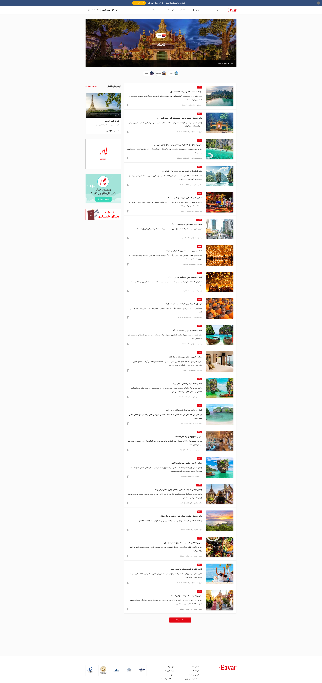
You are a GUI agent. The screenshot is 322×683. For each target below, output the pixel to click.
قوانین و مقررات (193, 674)
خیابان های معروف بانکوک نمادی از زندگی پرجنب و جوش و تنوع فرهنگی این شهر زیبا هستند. (169, 228)
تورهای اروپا (92, 86)
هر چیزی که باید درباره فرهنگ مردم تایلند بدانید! (184, 304)
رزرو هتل (196, 10)
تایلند (199, 87)
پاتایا (199, 432)
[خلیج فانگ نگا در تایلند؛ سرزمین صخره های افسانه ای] (219, 176)
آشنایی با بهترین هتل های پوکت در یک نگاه (185, 357)
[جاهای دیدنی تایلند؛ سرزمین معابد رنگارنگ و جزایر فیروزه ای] (219, 123)
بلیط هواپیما (207, 10)
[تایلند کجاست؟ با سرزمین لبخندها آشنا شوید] (219, 96)
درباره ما (196, 670)
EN (117, 10)
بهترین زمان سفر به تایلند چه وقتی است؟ (186, 595)
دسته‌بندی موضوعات (223, 63)
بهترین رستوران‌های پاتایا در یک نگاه (188, 436)
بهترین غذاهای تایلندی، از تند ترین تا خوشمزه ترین (183, 542)
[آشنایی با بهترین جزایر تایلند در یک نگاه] (219, 335)
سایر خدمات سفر (169, 10)
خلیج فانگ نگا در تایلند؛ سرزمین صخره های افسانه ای (182, 171)
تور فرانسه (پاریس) (111, 121)
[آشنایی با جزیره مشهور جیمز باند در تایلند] (219, 467)
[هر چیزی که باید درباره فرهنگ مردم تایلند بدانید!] (219, 308)
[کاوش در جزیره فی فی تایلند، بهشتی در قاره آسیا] (219, 414)
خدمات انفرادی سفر (167, 678)
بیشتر (153, 10)
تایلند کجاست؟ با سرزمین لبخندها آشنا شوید (185, 91)
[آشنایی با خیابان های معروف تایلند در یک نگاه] (219, 202)
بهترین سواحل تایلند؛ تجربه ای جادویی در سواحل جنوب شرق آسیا (178, 144)
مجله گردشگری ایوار (192, 678)
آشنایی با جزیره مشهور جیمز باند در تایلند (186, 463)
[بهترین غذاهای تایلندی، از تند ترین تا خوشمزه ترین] (219, 547)
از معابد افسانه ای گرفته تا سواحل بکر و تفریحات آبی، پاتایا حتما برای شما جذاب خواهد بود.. (169, 520)
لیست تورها (140, 3)
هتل (172, 674)
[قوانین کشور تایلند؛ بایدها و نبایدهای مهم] (219, 574)
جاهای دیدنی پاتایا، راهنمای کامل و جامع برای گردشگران (181, 516)
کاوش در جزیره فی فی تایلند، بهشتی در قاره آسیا (184, 410)
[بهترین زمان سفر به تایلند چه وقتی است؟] (219, 600)
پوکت (199, 352)
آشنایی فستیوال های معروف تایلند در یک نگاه (185, 277)
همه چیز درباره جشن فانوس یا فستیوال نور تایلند (184, 250)
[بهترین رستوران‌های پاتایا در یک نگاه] (219, 441)
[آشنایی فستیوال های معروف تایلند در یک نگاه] (219, 282)
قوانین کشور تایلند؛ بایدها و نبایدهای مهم (186, 569)
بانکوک (199, 220)
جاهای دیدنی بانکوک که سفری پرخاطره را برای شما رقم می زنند (178, 489)
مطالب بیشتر (180, 620)
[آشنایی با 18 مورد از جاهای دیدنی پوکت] (219, 388)
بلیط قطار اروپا (184, 10)
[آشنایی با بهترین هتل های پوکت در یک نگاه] (219, 361)
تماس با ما (195, 666)
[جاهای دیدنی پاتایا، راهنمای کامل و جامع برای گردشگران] (219, 520)
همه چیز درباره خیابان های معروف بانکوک (186, 224)
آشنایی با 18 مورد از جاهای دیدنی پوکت (187, 383)
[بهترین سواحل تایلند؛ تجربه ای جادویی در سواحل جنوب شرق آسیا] (219, 149)
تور (217, 10)
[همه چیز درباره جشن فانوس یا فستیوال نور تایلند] (219, 255)
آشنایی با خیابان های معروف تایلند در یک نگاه (184, 197)
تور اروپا (171, 666)
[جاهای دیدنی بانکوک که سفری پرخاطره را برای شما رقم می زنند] (219, 494)
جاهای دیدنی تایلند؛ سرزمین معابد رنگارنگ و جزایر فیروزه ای (179, 118)
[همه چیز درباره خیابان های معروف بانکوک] (219, 229)
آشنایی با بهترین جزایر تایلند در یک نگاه (187, 330)
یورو (107, 131)
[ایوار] (231, 10)
